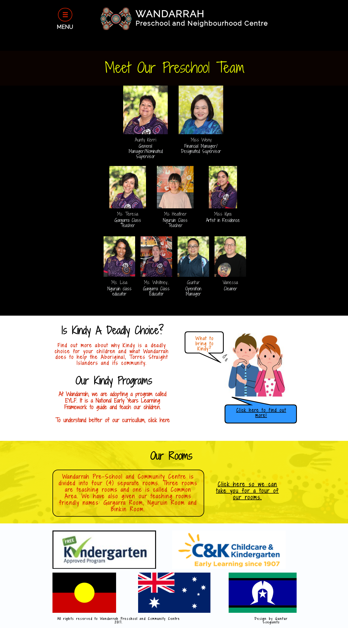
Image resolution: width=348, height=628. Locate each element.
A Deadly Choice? (127, 330)
